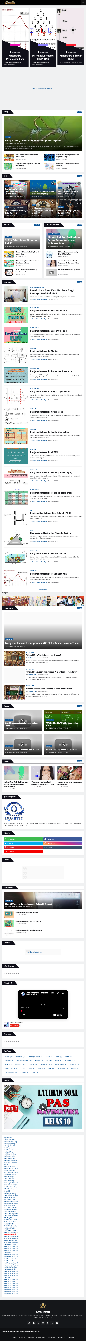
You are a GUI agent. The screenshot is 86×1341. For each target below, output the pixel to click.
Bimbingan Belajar (35, 1056)
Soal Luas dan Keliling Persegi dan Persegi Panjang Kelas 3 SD (42, 210)
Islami (58, 1060)
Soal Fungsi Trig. (9, 1148)
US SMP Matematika (10, 1226)
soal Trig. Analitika (10, 1146)
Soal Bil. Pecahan (9, 1261)
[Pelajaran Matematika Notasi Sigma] (16, 416)
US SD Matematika (10, 1222)
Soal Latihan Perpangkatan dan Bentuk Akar (68, 211)
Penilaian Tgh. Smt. (10, 1244)
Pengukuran (74, 1064)
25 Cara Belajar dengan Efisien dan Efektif (21, 242)
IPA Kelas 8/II (8, 1277)
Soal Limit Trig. (8, 1152)
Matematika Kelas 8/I (11, 1255)
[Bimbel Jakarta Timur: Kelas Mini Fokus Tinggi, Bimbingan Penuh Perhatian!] (16, 294)
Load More (43, 590)
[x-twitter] (38, 1323)
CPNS (59, 1056)
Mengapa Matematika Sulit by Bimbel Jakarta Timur (27, 253)
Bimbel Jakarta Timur (35, 952)
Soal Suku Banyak (9, 1170)
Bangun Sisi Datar (9, 1205)
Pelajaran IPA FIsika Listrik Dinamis (27, 912)
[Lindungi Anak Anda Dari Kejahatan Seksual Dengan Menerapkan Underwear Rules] (16, 773)
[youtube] (57, 1323)
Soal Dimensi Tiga (9, 1197)
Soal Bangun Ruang (10, 1209)
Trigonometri (62, 1068)
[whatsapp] (29, 1323)
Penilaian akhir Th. (10, 1269)
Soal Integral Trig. (9, 1156)
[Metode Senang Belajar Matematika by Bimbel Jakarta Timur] (9, 263)
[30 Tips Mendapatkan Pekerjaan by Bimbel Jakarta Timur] (9, 272)
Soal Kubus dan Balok (11, 1201)
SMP (41, 1068)
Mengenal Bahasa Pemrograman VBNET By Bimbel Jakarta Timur (42, 643)
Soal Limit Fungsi (9, 1181)
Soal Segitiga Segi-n (10, 1144)
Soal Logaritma (9, 1178)
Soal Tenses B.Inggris (11, 1230)
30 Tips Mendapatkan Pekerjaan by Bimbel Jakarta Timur (26, 271)
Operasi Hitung (40, 1337)
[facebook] (34, 1323)
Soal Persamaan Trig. (11, 1142)
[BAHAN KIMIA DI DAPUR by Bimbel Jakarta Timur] (51, 272)
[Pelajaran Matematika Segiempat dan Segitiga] (16, 477)
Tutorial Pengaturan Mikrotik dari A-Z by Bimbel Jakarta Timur (52, 672)
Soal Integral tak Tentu (11, 1168)
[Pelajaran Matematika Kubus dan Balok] (16, 558)
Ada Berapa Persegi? (10, 1207)
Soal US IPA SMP (9, 1224)
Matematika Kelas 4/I (11, 1248)
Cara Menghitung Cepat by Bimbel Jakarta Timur (21, 724)
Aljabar (9, 1056)
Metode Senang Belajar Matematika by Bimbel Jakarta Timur (27, 262)
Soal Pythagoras (9, 1139)
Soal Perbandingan (10, 1150)
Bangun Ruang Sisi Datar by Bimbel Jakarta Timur (68, 192)
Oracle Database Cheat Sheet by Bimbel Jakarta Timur (49, 688)
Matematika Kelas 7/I (11, 1294)
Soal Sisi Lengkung (10, 1211)
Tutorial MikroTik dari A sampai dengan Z (43, 655)
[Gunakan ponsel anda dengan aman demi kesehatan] (69, 773)
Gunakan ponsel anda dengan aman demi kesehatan (69, 783)
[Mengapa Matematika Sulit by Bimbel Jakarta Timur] (9, 254)
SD (22, 1068)
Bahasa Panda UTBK (10, 1220)
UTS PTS (24, 1072)
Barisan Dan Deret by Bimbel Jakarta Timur (22, 749)
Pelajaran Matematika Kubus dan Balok (48, 553)
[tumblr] (52, 1323)
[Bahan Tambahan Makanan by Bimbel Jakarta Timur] (9, 157)
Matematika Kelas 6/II (11, 1271)
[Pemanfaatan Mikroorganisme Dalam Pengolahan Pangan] (49, 157)
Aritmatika (20, 1056)
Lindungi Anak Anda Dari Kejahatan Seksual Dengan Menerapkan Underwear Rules (64, 240)
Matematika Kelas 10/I (11, 1281)
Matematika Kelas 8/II (11, 1246)
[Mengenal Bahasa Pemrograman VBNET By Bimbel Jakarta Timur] (43, 630)
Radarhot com (11, 1068)
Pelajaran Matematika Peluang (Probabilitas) (51, 493)
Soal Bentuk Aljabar (10, 1174)
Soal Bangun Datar (10, 1193)
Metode (33, 1064)
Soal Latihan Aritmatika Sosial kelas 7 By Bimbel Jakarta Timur (14, 191)
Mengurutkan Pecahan (11, 1265)
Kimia (8, 1064)
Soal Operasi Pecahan (11, 1259)
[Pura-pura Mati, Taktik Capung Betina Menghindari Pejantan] (43, 133)
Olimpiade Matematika (11, 1232)
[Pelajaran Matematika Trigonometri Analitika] (16, 375)
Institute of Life (34, 1331)
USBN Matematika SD (11, 1238)
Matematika (21, 1064)
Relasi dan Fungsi (9, 1189)
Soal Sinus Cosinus (10, 1154)
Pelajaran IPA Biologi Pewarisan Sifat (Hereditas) (67, 165)
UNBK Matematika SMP (11, 1236)
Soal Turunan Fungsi (10, 1185)
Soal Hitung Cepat (9, 1166)
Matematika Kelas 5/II (11, 1287)
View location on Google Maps (42, 88)
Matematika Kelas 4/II (11, 1290)
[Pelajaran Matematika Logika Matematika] (16, 436)
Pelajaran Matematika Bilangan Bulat (71, 56)
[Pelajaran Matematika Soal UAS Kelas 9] (16, 335)
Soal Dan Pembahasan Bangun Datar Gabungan (16, 211)
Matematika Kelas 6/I (11, 1257)
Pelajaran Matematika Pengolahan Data (15, 56)
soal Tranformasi (9, 1199)
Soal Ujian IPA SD (9, 1228)
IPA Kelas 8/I (8, 1253)
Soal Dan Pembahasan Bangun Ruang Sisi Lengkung (43, 192)
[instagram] (43, 1323)
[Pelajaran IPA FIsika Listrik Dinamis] (9, 914)
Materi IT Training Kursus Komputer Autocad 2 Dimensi (28, 904)
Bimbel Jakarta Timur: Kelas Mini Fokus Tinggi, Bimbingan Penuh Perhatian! (52, 292)
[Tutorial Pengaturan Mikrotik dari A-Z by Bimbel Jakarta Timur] (14, 675)
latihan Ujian (8, 1218)
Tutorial (75, 1068)
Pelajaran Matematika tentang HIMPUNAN (43, 56)
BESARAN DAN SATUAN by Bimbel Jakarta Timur (62, 724)
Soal (51, 1068)
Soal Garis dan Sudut (10, 1160)
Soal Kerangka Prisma (11, 1215)
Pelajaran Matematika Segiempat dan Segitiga (51, 472)
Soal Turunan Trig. (9, 1158)
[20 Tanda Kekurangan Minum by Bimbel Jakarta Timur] (51, 254)
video (35, 1072)
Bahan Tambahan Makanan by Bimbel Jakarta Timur (27, 156)
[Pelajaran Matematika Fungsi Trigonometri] (16, 396)
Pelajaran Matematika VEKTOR (44, 452)
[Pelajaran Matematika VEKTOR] (16, 456)
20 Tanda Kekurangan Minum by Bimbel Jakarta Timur (68, 253)
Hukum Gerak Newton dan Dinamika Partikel (50, 533)
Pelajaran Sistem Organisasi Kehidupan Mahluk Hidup (28, 165)
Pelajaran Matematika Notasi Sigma (46, 412)
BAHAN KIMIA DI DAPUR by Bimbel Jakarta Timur (69, 271)
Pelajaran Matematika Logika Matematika (49, 432)
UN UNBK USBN (11, 1072)
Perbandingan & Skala (11, 1195)
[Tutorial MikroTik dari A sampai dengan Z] (14, 658)
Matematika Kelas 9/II (11, 1285)
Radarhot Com (14, 1331)
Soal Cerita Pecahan (10, 1267)
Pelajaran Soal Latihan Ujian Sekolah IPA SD (50, 513)
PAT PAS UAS (46, 1064)
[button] (2, 2)
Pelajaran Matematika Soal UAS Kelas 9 (48, 331)
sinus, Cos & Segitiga (10, 1162)
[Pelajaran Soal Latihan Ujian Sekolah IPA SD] (16, 517)
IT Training (70, 1060)
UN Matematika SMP (10, 1240)
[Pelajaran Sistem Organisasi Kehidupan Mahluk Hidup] (9, 166)
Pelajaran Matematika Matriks (44, 351)
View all (79, 112)
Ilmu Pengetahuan (24, 1060)
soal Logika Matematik (11, 1172)
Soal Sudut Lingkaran (11, 1214)
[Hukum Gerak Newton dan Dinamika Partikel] (16, 537)
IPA (49, 1060)
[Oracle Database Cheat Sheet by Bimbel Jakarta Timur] (14, 692)
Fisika (68, 1056)
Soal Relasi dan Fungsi (11, 1187)
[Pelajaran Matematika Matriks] (16, 355)
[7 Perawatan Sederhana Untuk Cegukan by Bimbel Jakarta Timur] (51, 263)
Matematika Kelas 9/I (11, 1250)
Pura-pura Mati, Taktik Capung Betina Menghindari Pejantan (33, 140)
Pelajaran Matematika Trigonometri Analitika (51, 371)
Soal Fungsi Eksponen (11, 1183)
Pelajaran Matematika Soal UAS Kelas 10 (49, 310)
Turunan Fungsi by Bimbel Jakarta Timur (62, 749)
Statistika (71, 1337)
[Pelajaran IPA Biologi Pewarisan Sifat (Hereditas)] (49, 166)
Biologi (49, 1056)
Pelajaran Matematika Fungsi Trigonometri (50, 391)
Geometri (9, 1060)
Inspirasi (39, 1060)
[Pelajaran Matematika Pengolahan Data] (16, 578)
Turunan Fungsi (9, 1176)
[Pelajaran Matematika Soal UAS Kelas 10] (16, 315)
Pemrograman (60, 1064)
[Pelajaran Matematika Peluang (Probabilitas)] (16, 497)
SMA (32, 1068)
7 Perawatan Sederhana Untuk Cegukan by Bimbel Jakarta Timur (68, 262)
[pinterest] (47, 1323)
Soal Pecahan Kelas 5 (11, 1263)
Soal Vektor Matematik (11, 1203)
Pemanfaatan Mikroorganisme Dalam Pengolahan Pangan (67, 156)
